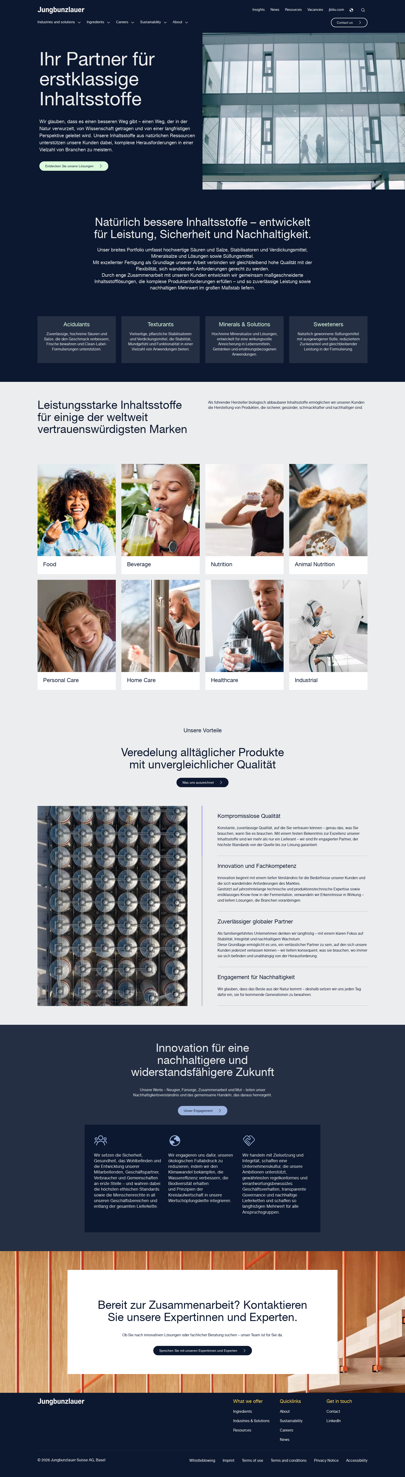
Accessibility (357, 1461)
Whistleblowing (202, 1461)
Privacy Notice (326, 1461)
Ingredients (95, 22)
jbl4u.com (336, 10)
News (274, 10)
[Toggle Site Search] (363, 10)
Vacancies (315, 10)
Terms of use (252, 1461)
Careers (122, 22)
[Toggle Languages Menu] (351, 10)
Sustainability (150, 22)
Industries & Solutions (251, 1421)
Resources (293, 10)
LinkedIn (333, 1421)
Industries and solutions (56, 22)
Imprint (228, 1461)
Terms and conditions (289, 1461)
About (177, 22)
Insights (258, 10)
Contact (333, 1412)
